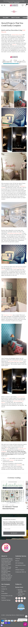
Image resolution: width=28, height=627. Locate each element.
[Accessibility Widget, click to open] (2, 625)
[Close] (27, 589)
